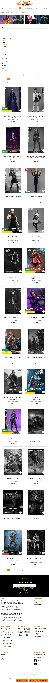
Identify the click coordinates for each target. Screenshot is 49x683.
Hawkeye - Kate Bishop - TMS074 (36, 317)
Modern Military (6, 36)
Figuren (4, 29)
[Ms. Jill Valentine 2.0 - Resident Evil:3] (36, 542)
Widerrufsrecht (37, 636)
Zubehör (4, 56)
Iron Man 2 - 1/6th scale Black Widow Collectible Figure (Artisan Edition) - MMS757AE (36, 157)
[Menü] (2, 8)
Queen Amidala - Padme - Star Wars (13, 317)
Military (5, 46)
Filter (25, 75)
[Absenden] (33, 585)
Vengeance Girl (36, 518)
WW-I (4, 31)
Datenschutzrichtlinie (26, 592)
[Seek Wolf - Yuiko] (13, 260)
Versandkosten (26, 672)
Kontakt (3, 654)
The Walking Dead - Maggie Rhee (36, 478)
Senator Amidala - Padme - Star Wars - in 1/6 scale (13, 116)
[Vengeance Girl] (36, 502)
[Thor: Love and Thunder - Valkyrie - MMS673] (13, 341)
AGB (24, 588)
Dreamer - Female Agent (36, 196)
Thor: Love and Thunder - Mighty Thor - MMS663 (36, 277)
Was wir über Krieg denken (40, 628)
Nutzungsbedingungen (24, 593)
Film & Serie (6, 44)
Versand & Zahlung (38, 635)
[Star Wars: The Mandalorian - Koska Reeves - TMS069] (36, 381)
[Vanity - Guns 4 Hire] (13, 220)
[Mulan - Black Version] (36, 421)
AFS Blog (3, 659)
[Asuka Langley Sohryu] (36, 220)
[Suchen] (20, 8)
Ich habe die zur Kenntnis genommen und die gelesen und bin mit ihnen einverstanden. (25, 588)
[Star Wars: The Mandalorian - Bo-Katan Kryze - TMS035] (13, 542)
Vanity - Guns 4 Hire (13, 237)
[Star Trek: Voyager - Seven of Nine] (13, 502)
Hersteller (4, 70)
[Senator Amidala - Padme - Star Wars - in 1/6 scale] (13, 99)
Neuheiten (4, 27)
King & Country (5, 65)
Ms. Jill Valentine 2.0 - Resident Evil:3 (36, 558)
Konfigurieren (32, 680)
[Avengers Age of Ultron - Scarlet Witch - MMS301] (13, 180)
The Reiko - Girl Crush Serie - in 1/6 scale (36, 116)
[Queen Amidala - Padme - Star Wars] (13, 301)
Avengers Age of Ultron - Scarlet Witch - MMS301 (13, 197)
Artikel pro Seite (5, 80)
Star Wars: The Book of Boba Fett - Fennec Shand (13, 398)
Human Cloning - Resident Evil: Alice (36, 357)
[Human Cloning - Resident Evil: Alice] (36, 341)
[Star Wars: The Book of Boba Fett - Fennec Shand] (13, 381)
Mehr (3, 68)
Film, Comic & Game (7, 38)
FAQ (2, 656)
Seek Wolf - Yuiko (13, 277)
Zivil (3, 52)
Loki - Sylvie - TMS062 (13, 438)
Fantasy (5, 50)
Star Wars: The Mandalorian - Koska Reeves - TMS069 (36, 398)
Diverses (4, 54)
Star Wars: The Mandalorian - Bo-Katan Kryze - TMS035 (13, 559)
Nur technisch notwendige (22, 680)
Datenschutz (37, 633)
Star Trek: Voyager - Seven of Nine (13, 518)
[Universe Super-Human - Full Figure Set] (13, 140)
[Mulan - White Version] (13, 462)
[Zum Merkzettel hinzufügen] (20, 110)
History (4, 40)
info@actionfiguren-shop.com (38, 605)
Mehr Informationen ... (5, 681)
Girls (4, 42)
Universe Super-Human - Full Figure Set (13, 157)
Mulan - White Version (13, 478)
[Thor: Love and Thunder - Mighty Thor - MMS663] (36, 260)
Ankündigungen (5, 61)
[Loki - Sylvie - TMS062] (13, 421)
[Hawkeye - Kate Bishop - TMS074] (36, 301)
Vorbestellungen (6, 58)
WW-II (4, 34)
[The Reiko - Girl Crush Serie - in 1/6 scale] (36, 99)
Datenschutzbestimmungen (25, 587)
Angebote (4, 63)
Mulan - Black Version (36, 438)
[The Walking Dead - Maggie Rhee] (36, 462)
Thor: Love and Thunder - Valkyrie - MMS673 (13, 358)
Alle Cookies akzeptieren (42, 680)
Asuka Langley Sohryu (36, 237)
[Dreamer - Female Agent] (36, 180)
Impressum (3, 658)
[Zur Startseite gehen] (24, 3)
